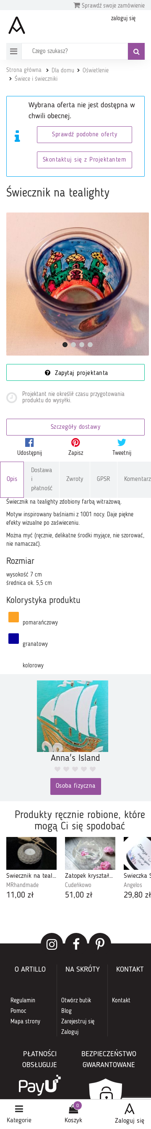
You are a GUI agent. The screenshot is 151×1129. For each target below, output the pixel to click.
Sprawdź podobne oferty (84, 135)
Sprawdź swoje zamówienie (112, 6)
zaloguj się (123, 18)
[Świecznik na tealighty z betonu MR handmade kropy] (31, 853)
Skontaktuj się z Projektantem (85, 160)
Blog (66, 1011)
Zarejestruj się (77, 1022)
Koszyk (73, 1120)
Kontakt (121, 1001)
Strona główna (24, 70)
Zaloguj (69, 1032)
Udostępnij (29, 453)
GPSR (103, 479)
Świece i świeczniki (36, 79)
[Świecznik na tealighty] (77, 284)
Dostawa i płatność (41, 480)
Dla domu (63, 71)
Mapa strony (25, 1022)
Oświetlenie (96, 71)
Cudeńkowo (78, 885)
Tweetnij (121, 453)
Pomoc (18, 1011)
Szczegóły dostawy (76, 427)
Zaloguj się (129, 1121)
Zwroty (74, 479)
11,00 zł (20, 895)
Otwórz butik (76, 1001)
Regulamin (22, 1001)
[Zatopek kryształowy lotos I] (90, 853)
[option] (31, 869)
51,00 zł (79, 895)
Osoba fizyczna (76, 786)
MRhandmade (22, 885)
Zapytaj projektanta (80, 373)
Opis (12, 479)
